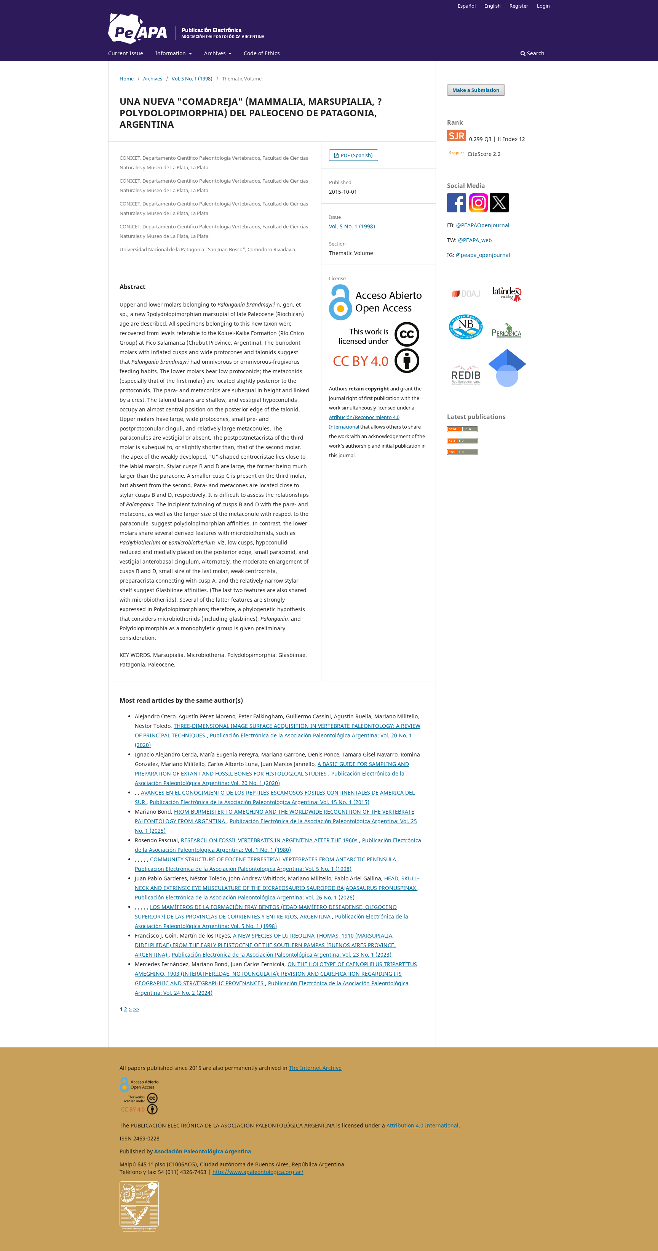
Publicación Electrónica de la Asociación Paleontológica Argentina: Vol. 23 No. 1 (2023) (281, 954)
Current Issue (125, 53)
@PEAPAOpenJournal (482, 225)
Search (535, 53)
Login (543, 5)
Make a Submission (476, 90)
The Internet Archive (315, 1067)
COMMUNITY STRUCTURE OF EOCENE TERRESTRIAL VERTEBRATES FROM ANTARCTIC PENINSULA (274, 859)
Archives (215, 53)
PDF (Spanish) (356, 155)
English (492, 5)
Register (518, 5)
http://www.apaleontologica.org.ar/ (257, 1172)
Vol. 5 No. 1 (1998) (192, 78)
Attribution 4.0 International (422, 1125)
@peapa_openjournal (483, 255)
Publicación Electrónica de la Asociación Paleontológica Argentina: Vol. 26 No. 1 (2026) (245, 897)
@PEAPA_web (475, 240)
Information (171, 53)
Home (127, 78)
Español (467, 5)
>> (136, 1009)
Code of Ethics (262, 53)
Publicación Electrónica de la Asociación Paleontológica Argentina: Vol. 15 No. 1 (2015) (259, 802)
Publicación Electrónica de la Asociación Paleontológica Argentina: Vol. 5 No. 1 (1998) (243, 868)
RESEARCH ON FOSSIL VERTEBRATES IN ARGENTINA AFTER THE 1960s (270, 840)
